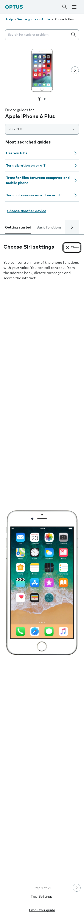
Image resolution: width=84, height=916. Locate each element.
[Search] (64, 7)
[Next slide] (75, 70)
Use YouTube (17, 153)
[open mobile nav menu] (74, 7)
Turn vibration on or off (26, 165)
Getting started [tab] (18, 227)
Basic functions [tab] (48, 227)
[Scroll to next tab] (72, 227)
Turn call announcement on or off (34, 195)
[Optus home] (14, 7)
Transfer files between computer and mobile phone (38, 180)
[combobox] (37, 35)
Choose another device (26, 211)
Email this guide (42, 910)
